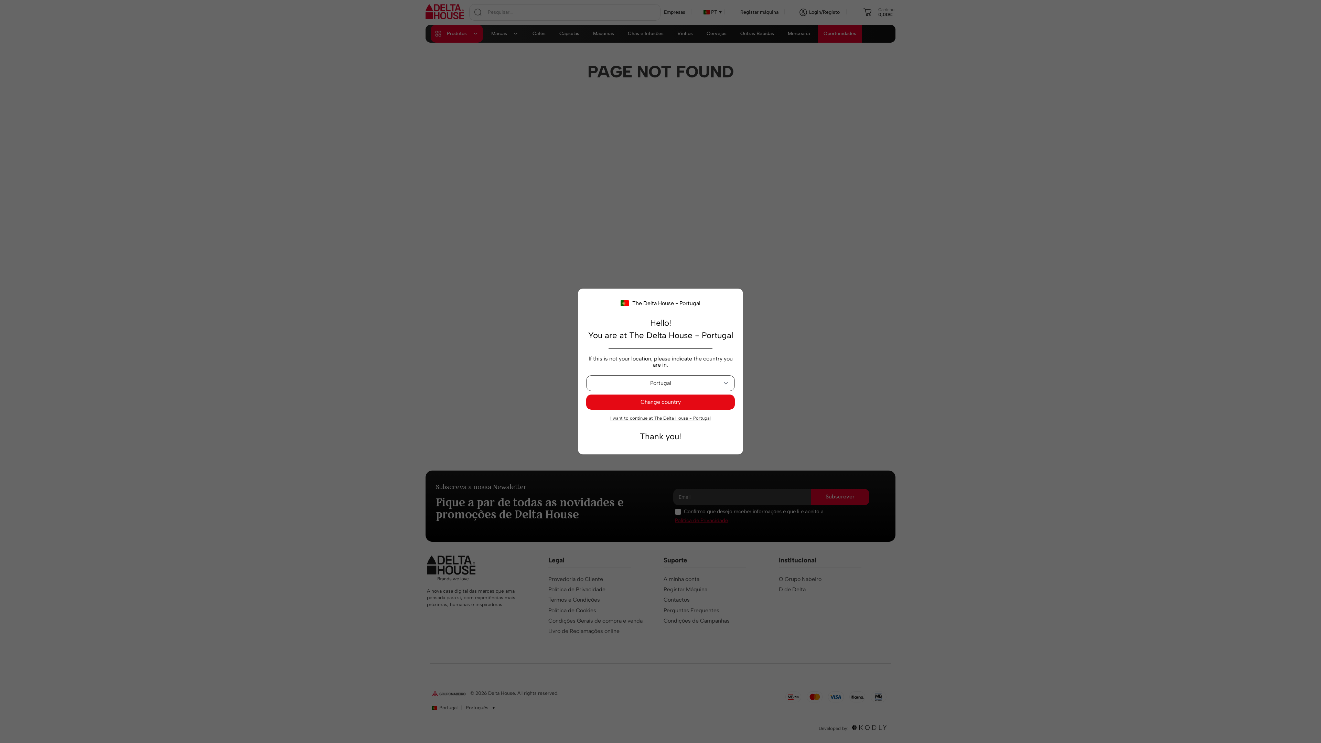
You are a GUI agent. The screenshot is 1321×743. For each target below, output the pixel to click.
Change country (661, 402)
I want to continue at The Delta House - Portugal (660, 418)
